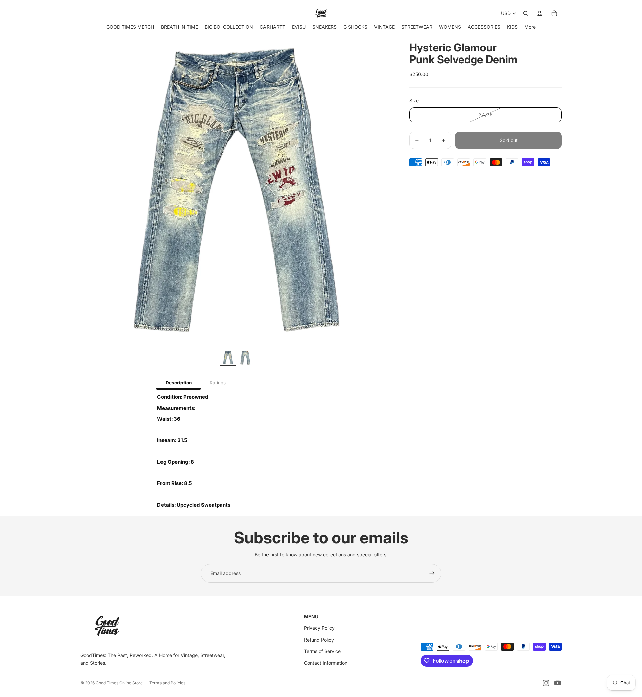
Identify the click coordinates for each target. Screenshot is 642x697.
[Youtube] (558, 683)
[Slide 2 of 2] (245, 357)
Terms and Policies (167, 682)
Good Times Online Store (119, 682)
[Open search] (525, 13)
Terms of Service (322, 651)
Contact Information (325, 663)
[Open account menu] (539, 13)
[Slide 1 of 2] (228, 357)
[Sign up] (432, 573)
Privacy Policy (319, 628)
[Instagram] (546, 683)
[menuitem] (530, 27)
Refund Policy (319, 640)
